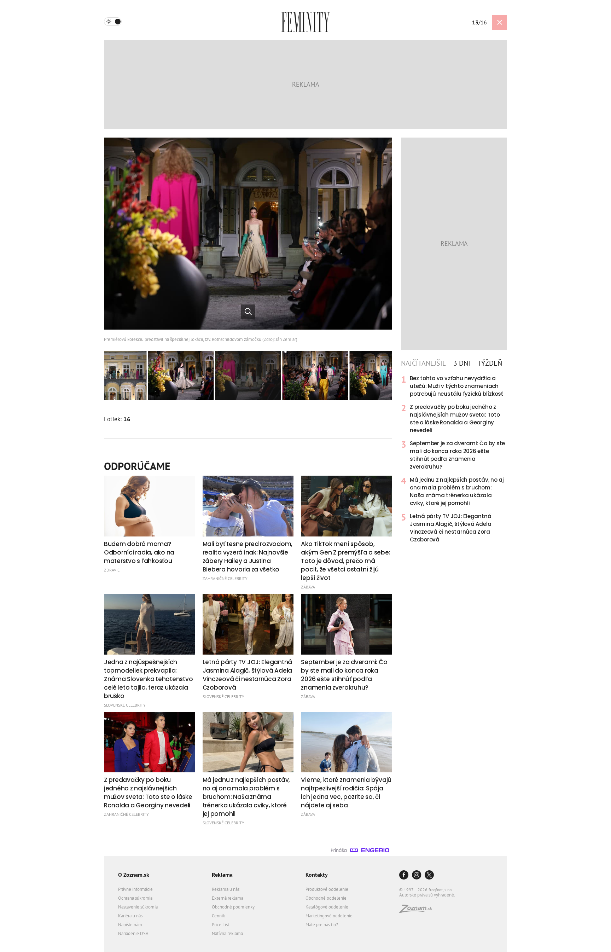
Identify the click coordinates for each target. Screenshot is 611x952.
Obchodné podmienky (233, 907)
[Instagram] (416, 875)
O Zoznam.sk (133, 874)
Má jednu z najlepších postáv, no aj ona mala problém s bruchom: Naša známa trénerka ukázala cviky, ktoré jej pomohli (457, 491)
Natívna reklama (227, 933)
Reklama (222, 874)
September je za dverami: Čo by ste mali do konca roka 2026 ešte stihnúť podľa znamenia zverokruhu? (457, 455)
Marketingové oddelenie (329, 916)
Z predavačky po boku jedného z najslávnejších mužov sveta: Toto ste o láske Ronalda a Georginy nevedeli (455, 418)
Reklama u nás (225, 889)
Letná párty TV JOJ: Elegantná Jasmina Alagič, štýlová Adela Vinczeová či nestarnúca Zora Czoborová (450, 527)
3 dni (461, 363)
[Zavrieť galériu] (499, 22)
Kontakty (317, 874)
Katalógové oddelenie (327, 907)
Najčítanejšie (423, 363)
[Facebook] (403, 875)
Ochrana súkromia (135, 898)
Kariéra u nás (130, 916)
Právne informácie (135, 889)
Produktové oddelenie (327, 889)
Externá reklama (227, 898)
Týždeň (489, 363)
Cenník (218, 916)
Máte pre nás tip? (322, 925)
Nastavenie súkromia (138, 907)
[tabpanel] (454, 459)
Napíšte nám (130, 925)
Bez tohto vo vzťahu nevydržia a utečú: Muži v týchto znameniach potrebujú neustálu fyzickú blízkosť (456, 386)
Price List (220, 925)
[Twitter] (429, 875)
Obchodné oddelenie (326, 898)
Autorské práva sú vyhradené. (427, 895)
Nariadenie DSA (133, 933)
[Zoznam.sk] (418, 911)
